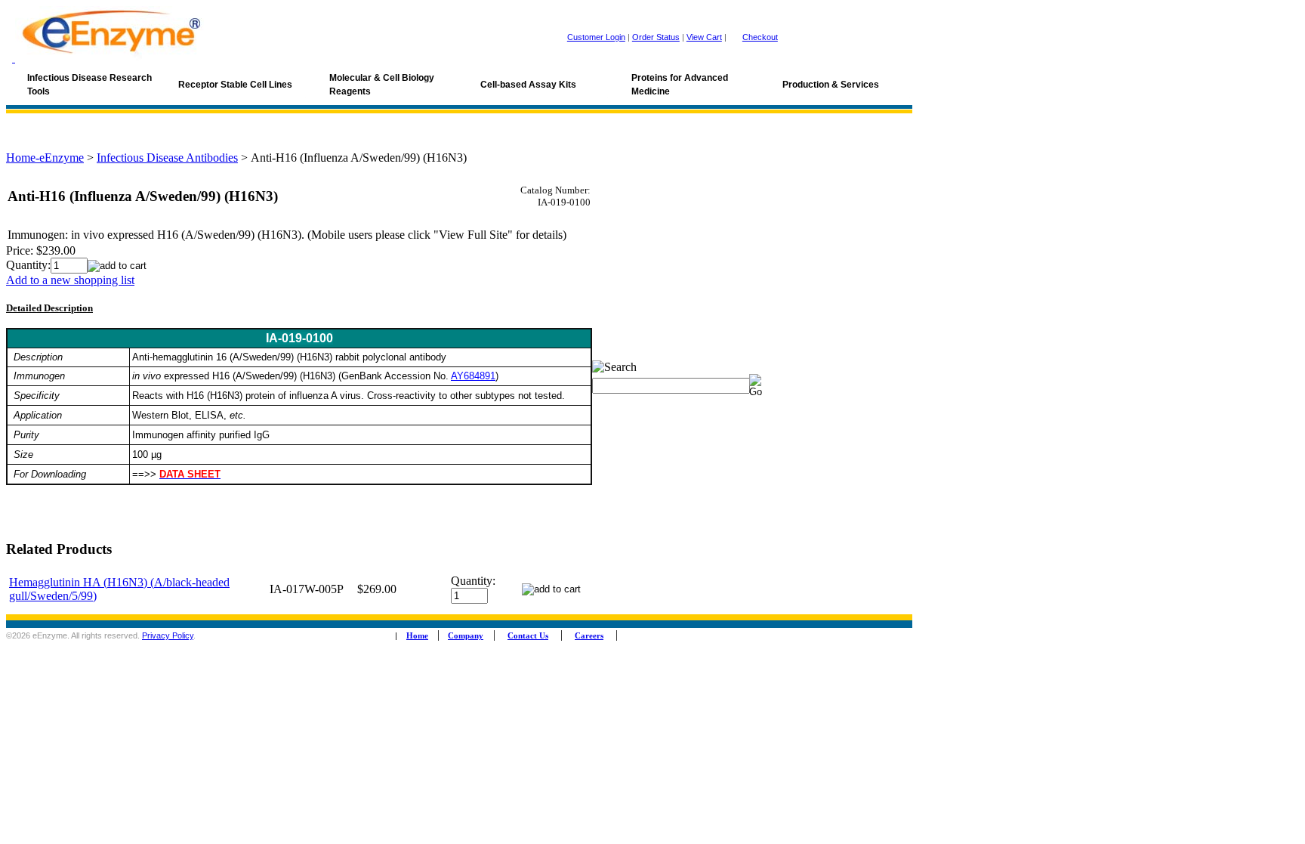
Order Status (656, 37)
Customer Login (596, 37)
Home (417, 636)
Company (465, 636)
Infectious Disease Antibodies (167, 157)
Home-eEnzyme (45, 157)
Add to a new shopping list (70, 280)
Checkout (760, 37)
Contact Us (528, 636)
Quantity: (28, 264)
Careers (589, 636)
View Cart (704, 37)
